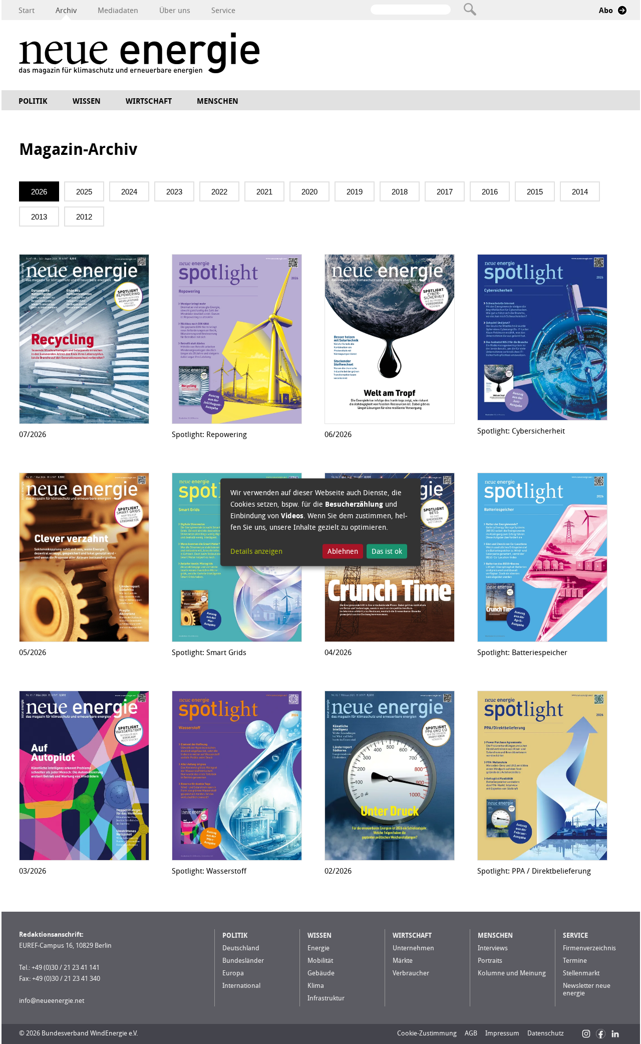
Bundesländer (243, 960)
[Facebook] (600, 1033)
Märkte (403, 960)
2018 (400, 191)
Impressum (502, 1033)
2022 (219, 191)
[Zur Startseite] (139, 55)
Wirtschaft (149, 101)
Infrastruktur (326, 998)
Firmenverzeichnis (589, 948)
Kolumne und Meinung (512, 973)
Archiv (66, 10)
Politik (33, 101)
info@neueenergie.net (51, 1000)
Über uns (174, 10)
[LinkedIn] (615, 1033)
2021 (264, 191)
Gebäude (321, 973)
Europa (233, 973)
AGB (471, 1033)
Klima (315, 985)
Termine (575, 960)
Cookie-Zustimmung (427, 1033)
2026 (39, 191)
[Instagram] (586, 1033)
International (241, 985)
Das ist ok (387, 551)
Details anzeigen (256, 551)
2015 (535, 191)
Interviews (493, 948)
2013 (39, 217)
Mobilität (320, 960)
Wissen (87, 101)
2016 (490, 191)
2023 (174, 191)
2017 (445, 191)
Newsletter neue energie (586, 989)
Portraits (490, 960)
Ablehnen (343, 551)
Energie (318, 948)
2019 (355, 191)
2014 (580, 191)
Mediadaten (118, 10)
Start (27, 10)
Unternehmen (413, 948)
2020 (309, 191)
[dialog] (320, 522)
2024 (129, 191)
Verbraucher (411, 973)
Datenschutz (545, 1033)
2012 (84, 217)
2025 (84, 191)
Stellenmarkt (581, 973)
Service (223, 10)
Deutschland (240, 948)
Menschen (217, 101)
